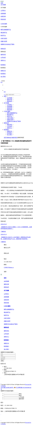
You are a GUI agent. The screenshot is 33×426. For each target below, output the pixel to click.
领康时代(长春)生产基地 (7, 44)
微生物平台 (4, 32)
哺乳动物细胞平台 (6, 29)
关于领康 (3, 4)
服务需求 (21, 398)
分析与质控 (4, 38)
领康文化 (3, 70)
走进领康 (9, 98)
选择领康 (3, 13)
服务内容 (9, 99)
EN (1, 82)
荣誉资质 (3, 19)
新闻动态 (3, 48)
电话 (20, 395)
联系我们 (3, 64)
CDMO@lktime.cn (9, 267)
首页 (2, 3)
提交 (2, 360)
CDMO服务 (4, 23)
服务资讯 (3, 54)
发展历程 (3, 16)
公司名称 (21, 397)
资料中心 (3, 60)
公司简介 (3, 10)
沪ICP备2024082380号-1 (7, 387)
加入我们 (3, 76)
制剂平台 (3, 35)
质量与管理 (4, 41)
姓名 (20, 393)
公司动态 (3, 57)
